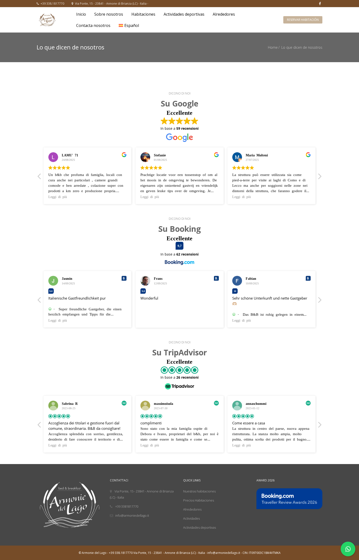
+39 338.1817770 (52, 3)
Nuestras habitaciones (199, 491)
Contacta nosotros (93, 25)
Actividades (191, 518)
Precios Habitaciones (198, 500)
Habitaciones (143, 14)
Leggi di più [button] (57, 196)
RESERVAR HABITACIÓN (303, 20)
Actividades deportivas (184, 14)
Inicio (81, 14)
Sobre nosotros (108, 14)
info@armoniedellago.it (132, 515)
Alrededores (224, 14)
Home (273, 47)
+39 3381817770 (126, 506)
